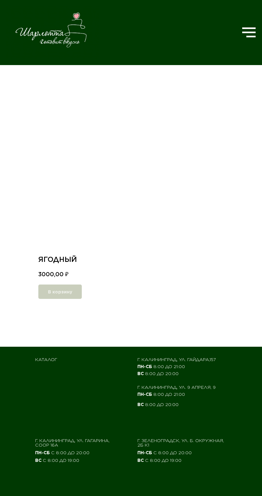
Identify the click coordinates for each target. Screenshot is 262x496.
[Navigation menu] (249, 32)
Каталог (46, 359)
